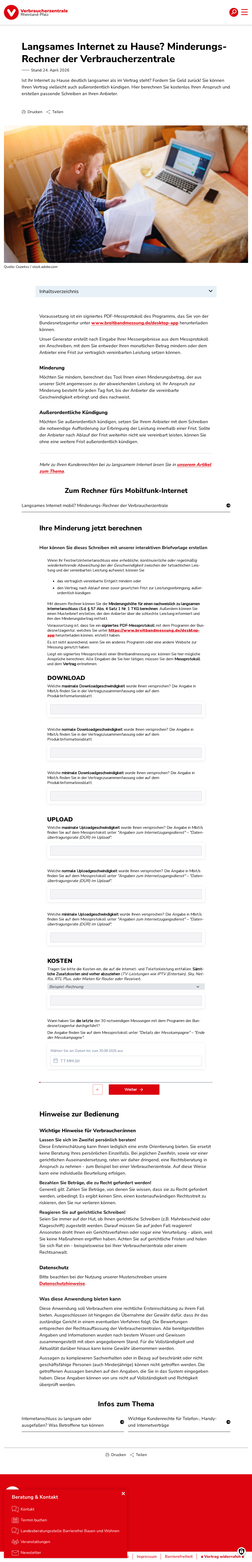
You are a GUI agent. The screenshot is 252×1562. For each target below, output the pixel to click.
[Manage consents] (241, 1551)
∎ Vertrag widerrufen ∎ (222, 1556)
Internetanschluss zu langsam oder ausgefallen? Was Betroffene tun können (63, 1422)
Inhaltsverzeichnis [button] (59, 291)
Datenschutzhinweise (62, 1283)
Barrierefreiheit (179, 1556)
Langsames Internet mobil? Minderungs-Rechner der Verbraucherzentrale (95, 505)
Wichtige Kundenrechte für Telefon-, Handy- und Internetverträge (172, 1422)
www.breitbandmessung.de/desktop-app (134, 323)
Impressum (147, 1556)
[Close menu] (123, 1493)
